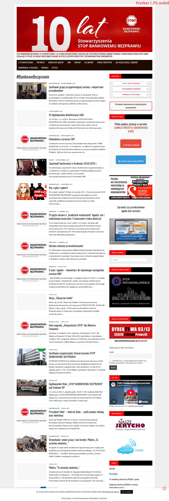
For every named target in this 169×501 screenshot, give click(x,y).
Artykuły (52, 211)
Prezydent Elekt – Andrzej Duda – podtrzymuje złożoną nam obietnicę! (76, 413)
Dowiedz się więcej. (111, 492)
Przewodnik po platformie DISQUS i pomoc (124, 479)
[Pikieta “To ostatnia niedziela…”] (32, 479)
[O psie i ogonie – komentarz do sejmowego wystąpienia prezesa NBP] (32, 281)
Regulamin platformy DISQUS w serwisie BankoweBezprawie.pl (123, 486)
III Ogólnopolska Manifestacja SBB (66, 115)
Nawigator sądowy (56, 62)
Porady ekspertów (104, 62)
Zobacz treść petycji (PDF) (132, 161)
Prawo (51, 160)
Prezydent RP (54, 83)
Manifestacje (54, 135)
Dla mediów (88, 62)
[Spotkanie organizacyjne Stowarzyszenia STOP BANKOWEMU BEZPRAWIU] (32, 364)
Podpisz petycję (132, 145)
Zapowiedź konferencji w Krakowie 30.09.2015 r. (73, 163)
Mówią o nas (54, 322)
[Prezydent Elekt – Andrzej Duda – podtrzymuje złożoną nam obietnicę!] (32, 423)
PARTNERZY (41, 62)
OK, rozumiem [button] (127, 492)
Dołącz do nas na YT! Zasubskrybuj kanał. (126, 406)
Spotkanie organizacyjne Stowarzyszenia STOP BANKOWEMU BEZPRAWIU (72, 355)
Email (111, 352)
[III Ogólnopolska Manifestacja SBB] (32, 126)
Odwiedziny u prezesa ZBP (62, 139)
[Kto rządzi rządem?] (32, 199)
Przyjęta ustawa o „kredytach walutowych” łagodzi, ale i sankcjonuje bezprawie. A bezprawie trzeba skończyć (76, 216)
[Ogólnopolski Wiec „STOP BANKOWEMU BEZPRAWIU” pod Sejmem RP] (32, 395)
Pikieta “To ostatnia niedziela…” (64, 467)
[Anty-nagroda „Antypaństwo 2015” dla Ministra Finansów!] (32, 336)
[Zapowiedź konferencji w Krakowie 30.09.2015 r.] (32, 175)
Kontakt (77, 62)
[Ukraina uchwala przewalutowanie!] (32, 257)
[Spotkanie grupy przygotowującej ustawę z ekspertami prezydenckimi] (32, 98)
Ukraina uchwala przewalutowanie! (66, 246)
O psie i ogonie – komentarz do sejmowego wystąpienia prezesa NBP (76, 272)
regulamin (103, 498)
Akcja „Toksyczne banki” (61, 298)
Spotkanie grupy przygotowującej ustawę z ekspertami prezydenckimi (76, 89)
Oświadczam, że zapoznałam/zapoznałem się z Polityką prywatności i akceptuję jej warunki (128, 362)
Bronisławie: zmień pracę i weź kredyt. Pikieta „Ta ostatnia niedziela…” (73, 441)
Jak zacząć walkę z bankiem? (126, 62)
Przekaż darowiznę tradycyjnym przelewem (130, 106)
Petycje (55, 67)
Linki (69, 62)
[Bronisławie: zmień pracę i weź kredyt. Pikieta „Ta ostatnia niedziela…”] (32, 451)
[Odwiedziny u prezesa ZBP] (32, 150)
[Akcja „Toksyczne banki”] (32, 309)
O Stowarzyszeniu (25, 62)
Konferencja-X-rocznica (28, 67)
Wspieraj (44, 67)
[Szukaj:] (129, 259)
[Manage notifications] (164, 488)
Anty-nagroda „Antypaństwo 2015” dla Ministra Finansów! (72, 327)
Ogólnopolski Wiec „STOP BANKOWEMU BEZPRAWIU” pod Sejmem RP (76, 385)
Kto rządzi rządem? (58, 188)
